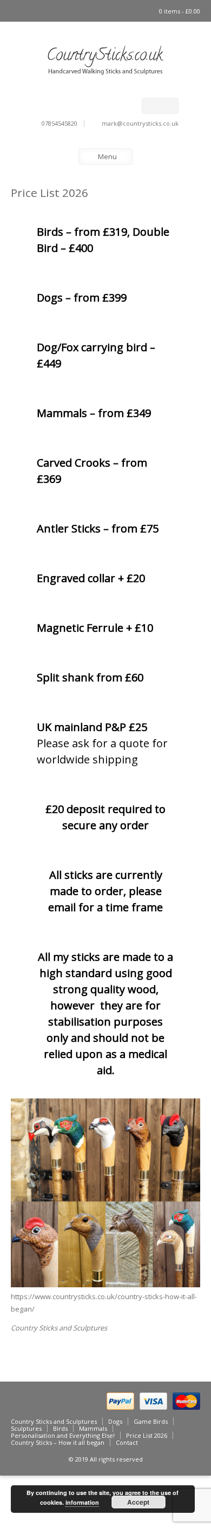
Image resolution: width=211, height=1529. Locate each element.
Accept (138, 1502)
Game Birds (151, 1421)
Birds (60, 1428)
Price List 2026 (146, 1435)
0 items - (179, 11)
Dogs (115, 1421)
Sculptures (26, 1428)
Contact (127, 1442)
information (82, 1502)
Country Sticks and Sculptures (59, 1328)
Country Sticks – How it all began (57, 1442)
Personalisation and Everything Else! (63, 1435)
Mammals (93, 1428)
